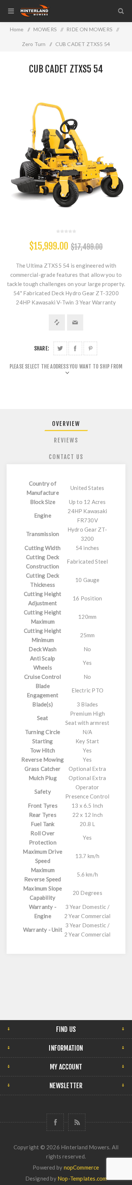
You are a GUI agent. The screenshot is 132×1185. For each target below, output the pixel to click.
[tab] (66, 423)
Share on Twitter (60, 348)
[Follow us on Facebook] (55, 1122)
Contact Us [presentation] (66, 457)
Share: (41, 348)
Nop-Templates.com (82, 1178)
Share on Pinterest (90, 348)
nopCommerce (81, 1167)
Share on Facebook (75, 348)
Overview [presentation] (66, 423)
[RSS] (76, 1122)
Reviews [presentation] (66, 440)
